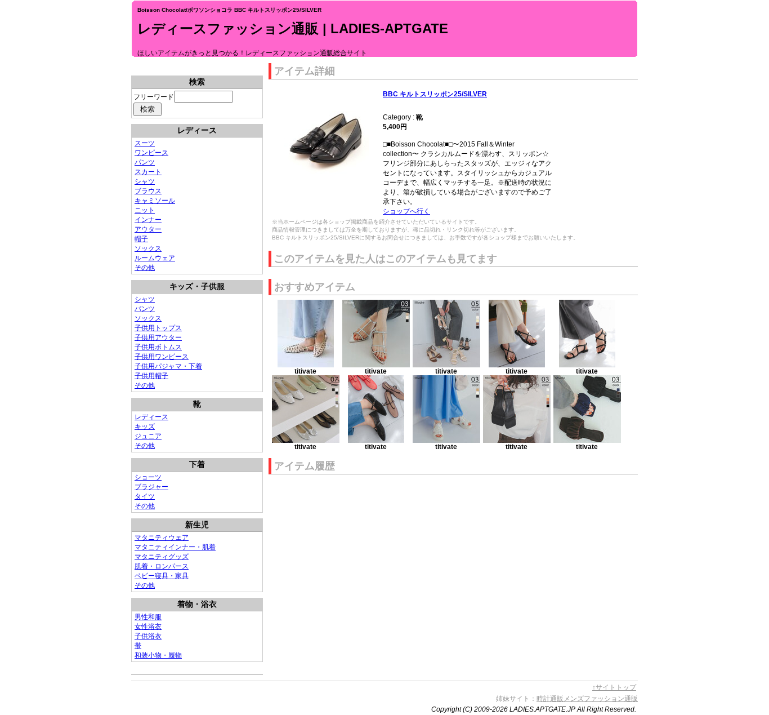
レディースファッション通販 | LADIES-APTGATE (292, 28)
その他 (145, 268)
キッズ (145, 426)
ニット (145, 210)
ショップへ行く (406, 211)
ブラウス (148, 191)
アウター (148, 229)
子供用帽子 (151, 376)
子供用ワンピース (162, 357)
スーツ (145, 143)
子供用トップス (158, 328)
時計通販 (550, 699)
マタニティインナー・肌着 (175, 547)
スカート (148, 172)
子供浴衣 (148, 636)
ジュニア (148, 436)
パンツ (145, 162)
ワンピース (151, 153)
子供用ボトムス (158, 347)
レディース (151, 417)
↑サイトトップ (614, 687)
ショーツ (148, 477)
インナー (148, 220)
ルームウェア (155, 258)
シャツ (145, 181)
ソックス (148, 248)
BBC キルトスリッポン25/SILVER (435, 94)
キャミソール (155, 201)
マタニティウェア (162, 537)
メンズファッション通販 (601, 699)
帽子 (141, 239)
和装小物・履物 (158, 655)
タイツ (145, 496)
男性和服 (148, 617)
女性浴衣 (148, 626)
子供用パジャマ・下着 (168, 366)
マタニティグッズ (162, 557)
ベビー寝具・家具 (162, 576)
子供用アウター (158, 337)
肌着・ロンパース (162, 566)
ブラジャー (151, 487)
